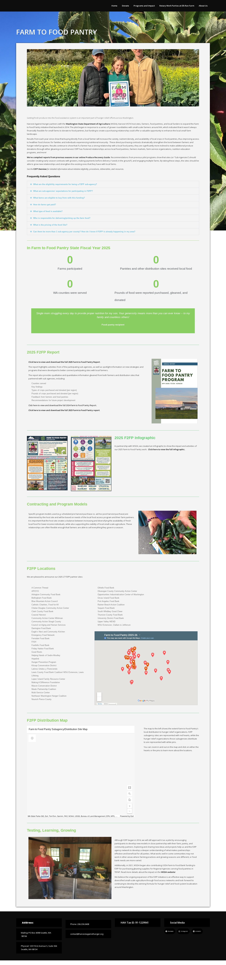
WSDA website (168, 872)
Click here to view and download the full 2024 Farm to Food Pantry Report (62, 405)
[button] (196, 77)
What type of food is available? (48, 211)
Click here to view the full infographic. (166, 449)
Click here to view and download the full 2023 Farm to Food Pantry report (64, 410)
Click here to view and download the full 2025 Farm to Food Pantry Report (64, 362)
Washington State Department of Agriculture (88, 123)
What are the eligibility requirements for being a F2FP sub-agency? (65, 184)
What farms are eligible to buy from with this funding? (59, 198)
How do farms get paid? (44, 204)
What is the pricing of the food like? (50, 225)
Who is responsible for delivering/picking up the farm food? (61, 218)
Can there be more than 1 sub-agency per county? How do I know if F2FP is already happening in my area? (84, 231)
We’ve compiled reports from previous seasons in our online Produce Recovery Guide (68, 157)
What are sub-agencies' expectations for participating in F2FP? (63, 191)
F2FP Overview (40, 169)
